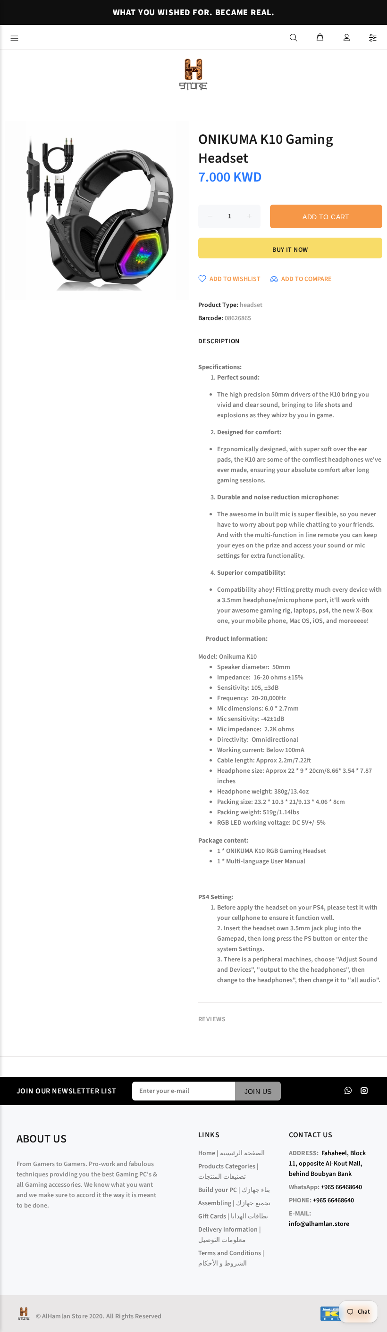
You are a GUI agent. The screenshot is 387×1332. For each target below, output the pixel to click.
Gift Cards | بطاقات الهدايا (233, 1216)
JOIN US (258, 1091)
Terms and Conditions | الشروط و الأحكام (231, 1258)
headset (251, 305)
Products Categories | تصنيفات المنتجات (228, 1172)
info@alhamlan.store (319, 1224)
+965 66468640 (341, 1187)
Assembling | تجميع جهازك (234, 1203)
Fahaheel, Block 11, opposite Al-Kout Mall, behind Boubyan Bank (327, 1164)
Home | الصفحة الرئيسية (231, 1153)
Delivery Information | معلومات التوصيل (229, 1235)
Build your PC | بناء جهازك (234, 1190)
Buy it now (290, 250)
